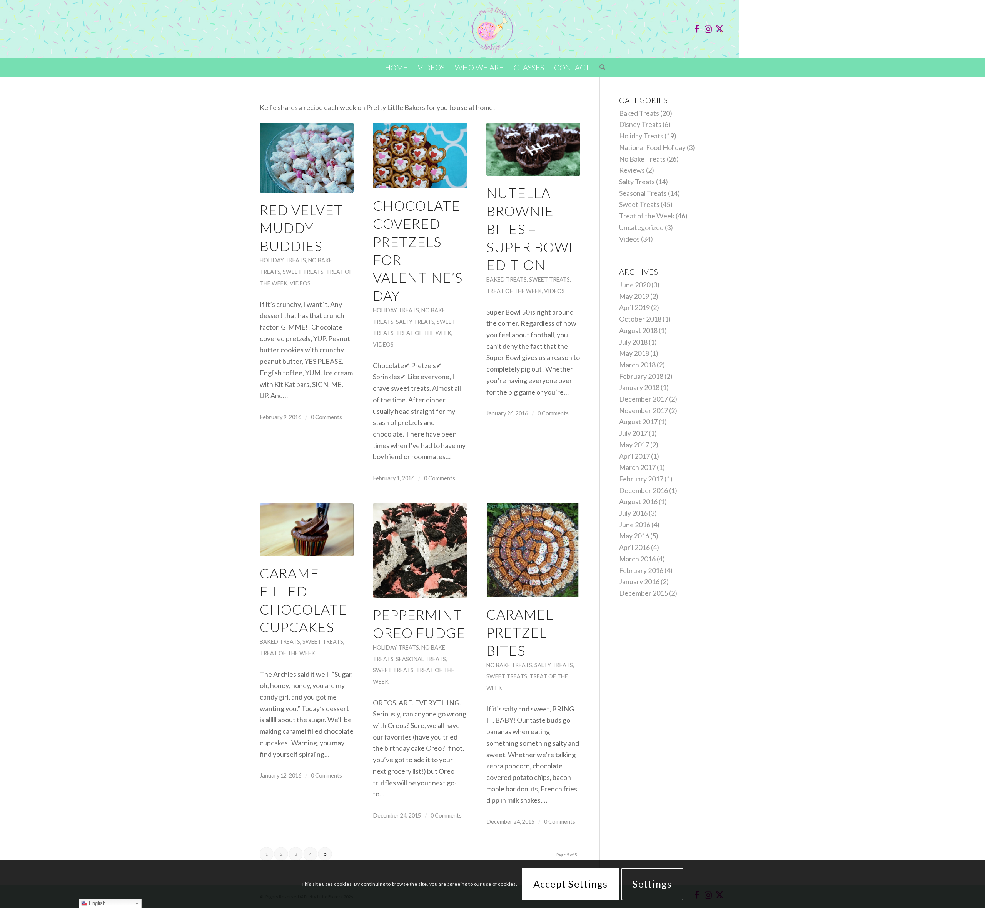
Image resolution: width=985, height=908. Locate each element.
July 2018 (633, 342)
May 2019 (634, 296)
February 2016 (641, 570)
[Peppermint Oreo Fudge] (420, 550)
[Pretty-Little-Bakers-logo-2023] (492, 29)
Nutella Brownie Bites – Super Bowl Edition (531, 228)
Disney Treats (640, 124)
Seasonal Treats (421, 659)
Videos (300, 283)
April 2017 (634, 456)
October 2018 (640, 319)
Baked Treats (506, 279)
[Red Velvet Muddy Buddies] (307, 158)
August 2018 (638, 330)
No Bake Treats (509, 665)
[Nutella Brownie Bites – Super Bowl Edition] (533, 149)
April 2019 (634, 307)
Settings (652, 884)
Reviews (632, 170)
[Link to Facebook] (696, 29)
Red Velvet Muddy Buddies (301, 227)
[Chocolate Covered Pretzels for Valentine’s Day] (420, 155)
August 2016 (638, 501)
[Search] (600, 67)
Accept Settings (570, 884)
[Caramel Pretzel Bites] (533, 550)
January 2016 (639, 581)
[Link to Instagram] (708, 29)
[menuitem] (396, 67)
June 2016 (634, 524)
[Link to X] (719, 29)
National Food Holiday (652, 147)
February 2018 (641, 376)
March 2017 (637, 467)
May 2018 (634, 353)
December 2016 (643, 490)
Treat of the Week (423, 333)
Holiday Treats (283, 260)
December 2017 (643, 399)
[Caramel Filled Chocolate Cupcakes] (307, 529)
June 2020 (634, 284)
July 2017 (633, 433)
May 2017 (634, 444)
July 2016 (633, 513)
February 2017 (641, 479)
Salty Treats (415, 321)
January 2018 (639, 387)
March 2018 (637, 364)
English (96, 903)
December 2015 (643, 593)
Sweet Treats (303, 271)
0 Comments (326, 417)
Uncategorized (641, 227)
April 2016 (634, 547)
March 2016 (637, 559)
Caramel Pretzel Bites (519, 632)
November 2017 (643, 410)
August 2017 (638, 421)
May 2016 (634, 535)
